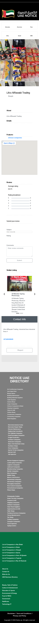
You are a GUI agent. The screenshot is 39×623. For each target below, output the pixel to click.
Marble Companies (12, 471)
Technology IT (6, 604)
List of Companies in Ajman (11, 552)
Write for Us (6, 574)
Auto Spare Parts (12, 391)
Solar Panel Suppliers (13, 507)
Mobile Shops (11, 475)
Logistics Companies (13, 465)
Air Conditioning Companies (15, 389)
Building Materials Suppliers (15, 397)
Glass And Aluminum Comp (16, 444)
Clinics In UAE (11, 410)
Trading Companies (13, 519)
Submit (19, 260)
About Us (5, 569)
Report (20, 350)
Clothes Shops (11, 412)
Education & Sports (8, 590)
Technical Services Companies (16, 513)
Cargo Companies (12, 404)
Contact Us (5, 571)
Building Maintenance (13, 395)
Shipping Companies (13, 502)
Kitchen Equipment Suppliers (15, 460)
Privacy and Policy (19, 616)
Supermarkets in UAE (13, 509)
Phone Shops (11, 490)
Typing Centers (11, 525)
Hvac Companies (13, 448)
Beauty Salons (11, 393)
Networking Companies (14, 479)
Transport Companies (13, 521)
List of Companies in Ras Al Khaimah (14, 561)
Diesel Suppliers (11, 418)
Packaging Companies (14, 483)
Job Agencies (12, 454)
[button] (4, 294)
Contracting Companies (13, 416)
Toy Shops (10, 517)
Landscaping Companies (14, 462)
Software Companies (13, 504)
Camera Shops (11, 401)
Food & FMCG (6, 596)
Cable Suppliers (11, 399)
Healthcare (5, 601)
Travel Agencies (12, 523)
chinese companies (15, 138)
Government (6, 598)
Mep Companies (12, 473)
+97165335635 (8, 339)
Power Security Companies (15, 498)
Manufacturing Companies (15, 469)
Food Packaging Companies (16, 435)
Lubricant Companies (13, 467)
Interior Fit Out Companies (16, 450)
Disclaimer (11, 613)
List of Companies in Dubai (11, 547)
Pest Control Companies (14, 486)
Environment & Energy (9, 593)
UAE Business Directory (10, 577)
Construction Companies (14, 414)
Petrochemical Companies (15, 488)
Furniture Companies (14, 439)
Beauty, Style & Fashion (9, 585)
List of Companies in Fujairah (11, 558)
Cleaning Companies (13, 408)
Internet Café (12, 452)
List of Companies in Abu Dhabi (12, 544)
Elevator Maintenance (14, 429)
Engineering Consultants (15, 431)
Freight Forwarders (13, 437)
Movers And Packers (13, 477)
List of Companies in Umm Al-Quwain (14, 555)
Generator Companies (14, 441)
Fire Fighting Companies (15, 433)
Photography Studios (13, 496)
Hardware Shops (13, 446)
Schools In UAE (11, 500)
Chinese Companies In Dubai (15, 406)
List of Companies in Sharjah (11, 550)
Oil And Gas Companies (14, 481)
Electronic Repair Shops (15, 427)
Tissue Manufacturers (13, 515)
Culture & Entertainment (10, 588)
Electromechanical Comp (15, 425)
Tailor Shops (11, 511)
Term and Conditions (24, 613)
